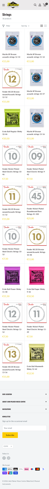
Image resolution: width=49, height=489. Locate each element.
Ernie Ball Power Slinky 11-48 (11, 290)
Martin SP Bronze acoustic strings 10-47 (36, 92)
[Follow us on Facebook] (4, 458)
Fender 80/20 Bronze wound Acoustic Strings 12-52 (11, 94)
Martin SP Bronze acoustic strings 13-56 (36, 132)
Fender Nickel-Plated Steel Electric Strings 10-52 (12, 251)
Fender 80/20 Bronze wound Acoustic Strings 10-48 (36, 252)
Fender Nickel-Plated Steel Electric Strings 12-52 (12, 329)
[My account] (40, 5)
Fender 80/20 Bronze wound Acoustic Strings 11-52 (11, 212)
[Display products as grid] (42, 26)
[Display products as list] (45, 26)
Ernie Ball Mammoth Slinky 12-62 (35, 367)
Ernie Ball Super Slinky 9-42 (36, 290)
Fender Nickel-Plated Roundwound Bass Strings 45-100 (35, 211)
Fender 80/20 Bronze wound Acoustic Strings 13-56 (11, 369)
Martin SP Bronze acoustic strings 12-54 (11, 55)
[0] (44, 5)
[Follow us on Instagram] (8, 458)
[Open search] (35, 5)
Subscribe (10, 435)
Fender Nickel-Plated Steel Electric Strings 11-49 (37, 329)
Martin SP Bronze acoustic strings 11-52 (36, 55)
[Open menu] (3, 5)
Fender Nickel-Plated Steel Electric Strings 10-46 (12, 172)
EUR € (6, 446)
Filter (8, 26)
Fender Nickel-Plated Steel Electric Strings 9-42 (36, 172)
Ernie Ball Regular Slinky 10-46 (12, 132)
